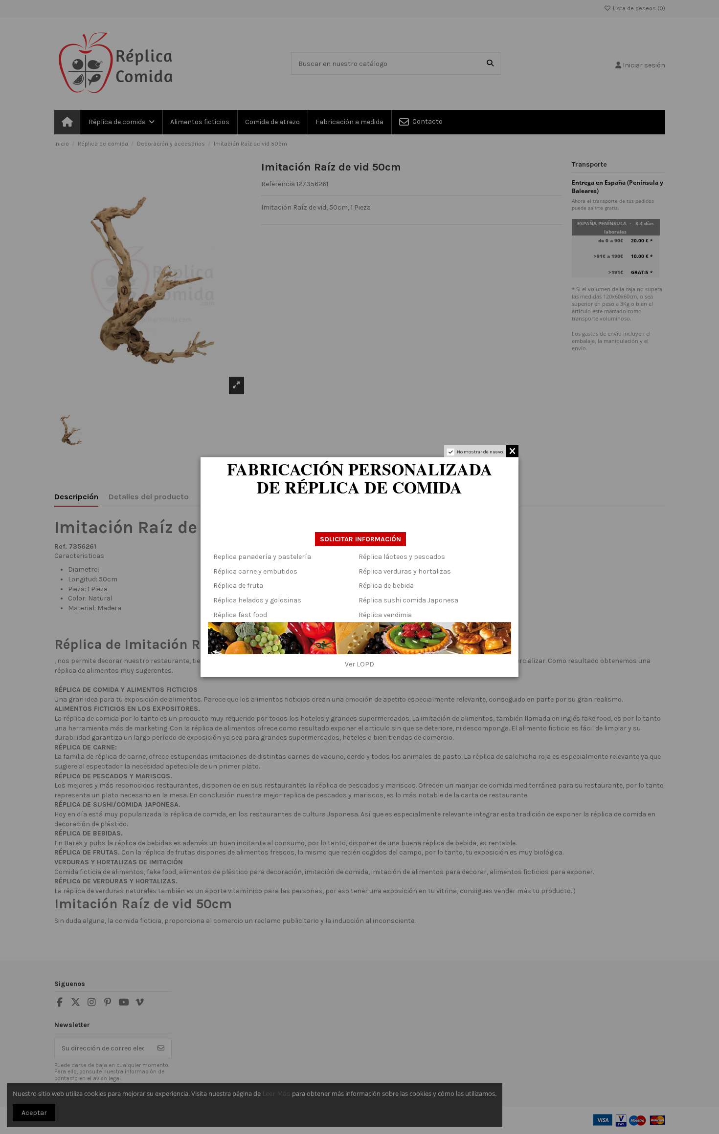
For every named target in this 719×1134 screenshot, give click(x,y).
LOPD (365, 664)
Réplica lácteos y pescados (402, 557)
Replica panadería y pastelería (262, 557)
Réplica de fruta (238, 585)
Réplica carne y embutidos (255, 571)
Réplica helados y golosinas (257, 600)
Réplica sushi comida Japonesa (408, 600)
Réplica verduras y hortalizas (405, 571)
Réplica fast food (240, 615)
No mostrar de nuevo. (480, 452)
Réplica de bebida (386, 585)
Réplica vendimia (385, 615)
